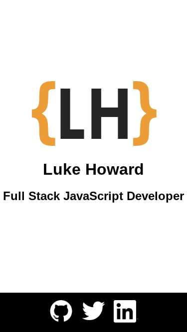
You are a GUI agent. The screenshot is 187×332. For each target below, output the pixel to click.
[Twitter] (93, 319)
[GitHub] (61, 319)
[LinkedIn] (126, 320)
